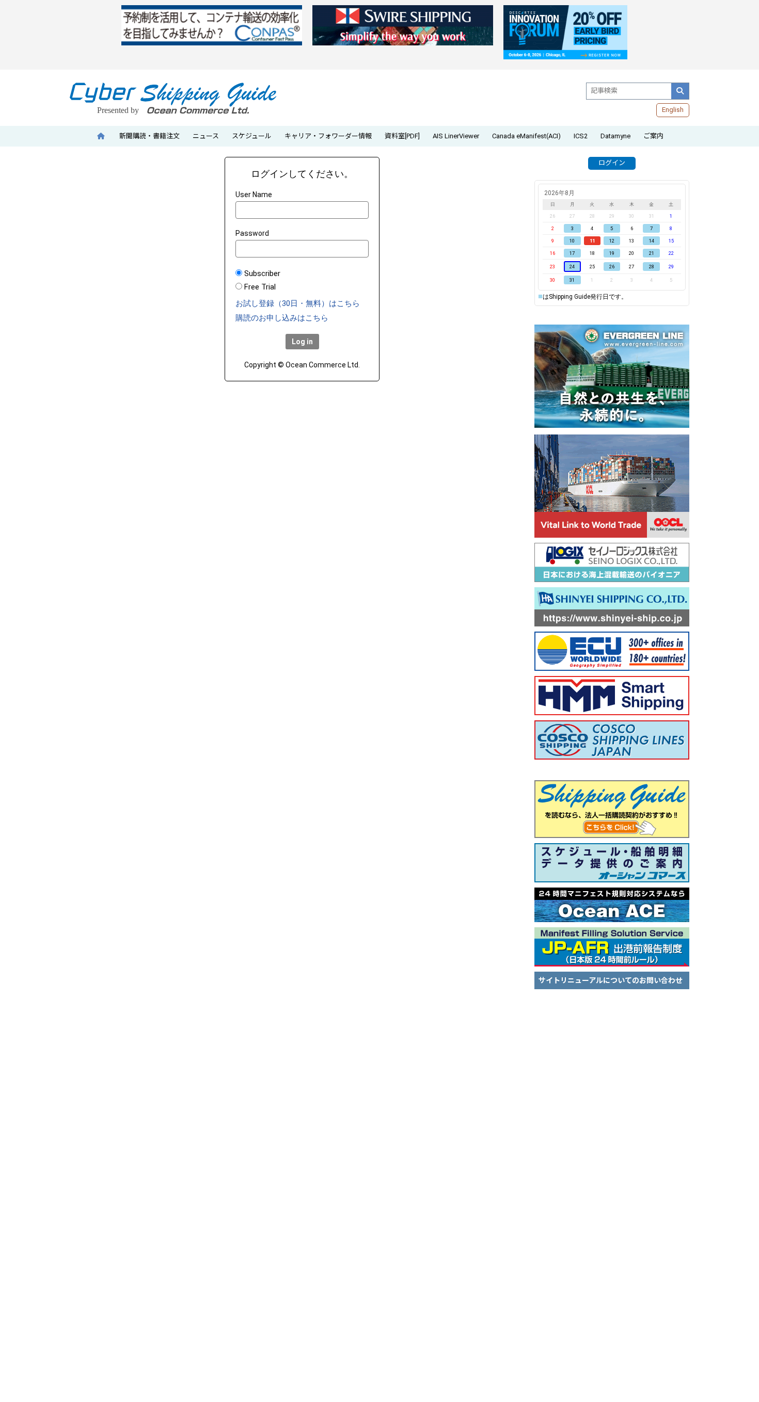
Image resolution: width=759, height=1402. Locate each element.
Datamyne (615, 136)
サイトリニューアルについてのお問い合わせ (611, 980)
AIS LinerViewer (456, 136)
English (673, 110)
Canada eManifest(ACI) (526, 136)
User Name (253, 194)
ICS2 (581, 136)
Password (252, 233)
